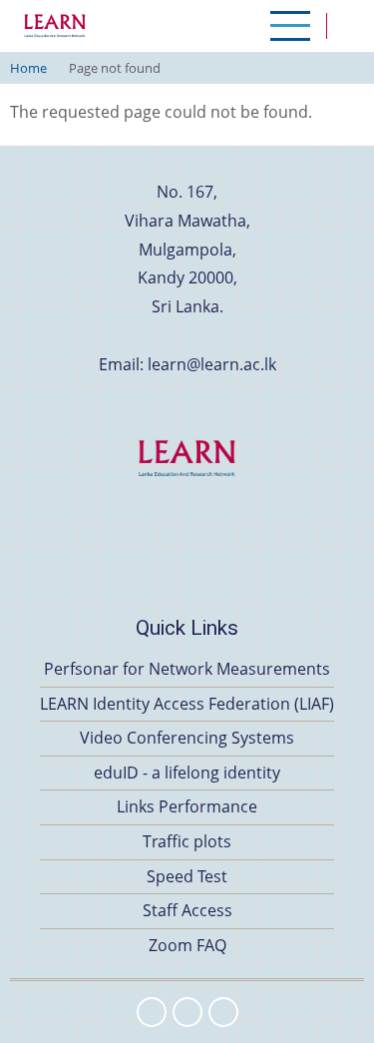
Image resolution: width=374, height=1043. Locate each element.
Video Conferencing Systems (187, 738)
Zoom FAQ (187, 945)
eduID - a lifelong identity (187, 772)
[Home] (55, 26)
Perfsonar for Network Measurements (187, 669)
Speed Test (187, 876)
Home (28, 68)
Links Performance (187, 806)
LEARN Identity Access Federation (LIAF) (187, 704)
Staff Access (187, 910)
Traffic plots (187, 841)
